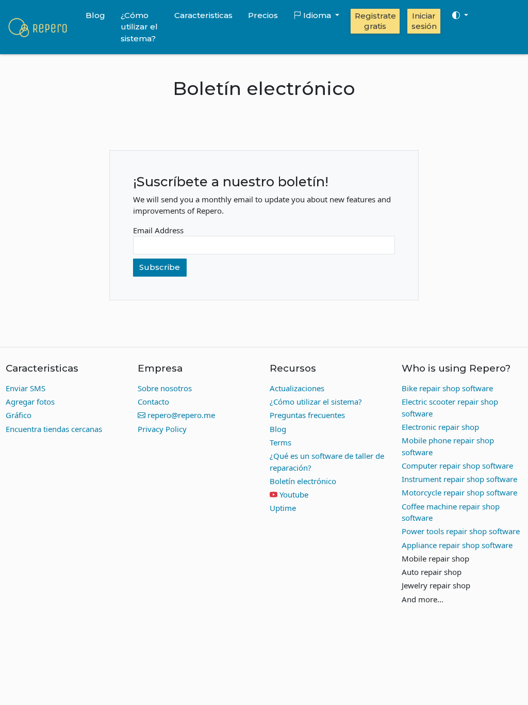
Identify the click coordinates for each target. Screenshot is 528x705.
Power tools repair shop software (461, 531)
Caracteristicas (203, 15)
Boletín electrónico (303, 481)
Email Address (158, 230)
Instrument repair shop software (459, 479)
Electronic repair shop (440, 427)
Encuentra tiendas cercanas (54, 429)
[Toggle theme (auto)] (460, 15)
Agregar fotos (30, 401)
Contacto (153, 401)
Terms (280, 442)
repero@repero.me (180, 415)
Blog (95, 15)
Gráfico (18, 415)
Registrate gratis (375, 21)
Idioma (317, 15)
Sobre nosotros (165, 388)
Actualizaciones (297, 388)
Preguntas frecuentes (307, 415)
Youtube (293, 494)
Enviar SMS (25, 388)
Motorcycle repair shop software (459, 492)
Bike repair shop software (447, 388)
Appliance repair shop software (457, 545)
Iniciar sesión (424, 21)
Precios (263, 15)
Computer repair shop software (457, 465)
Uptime (283, 508)
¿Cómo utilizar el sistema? (139, 26)
